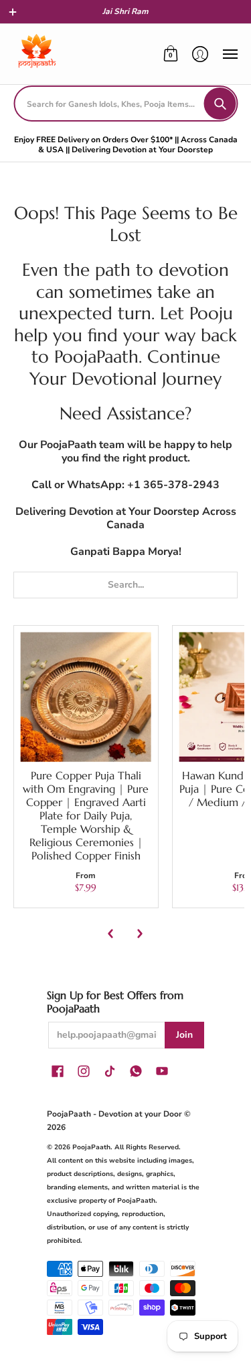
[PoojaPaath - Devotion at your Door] (36, 54)
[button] (13, 12)
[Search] (219, 103)
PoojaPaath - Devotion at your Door (114, 1114)
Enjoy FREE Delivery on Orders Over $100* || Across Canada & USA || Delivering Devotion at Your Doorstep (126, 144)
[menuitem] (170, 54)
